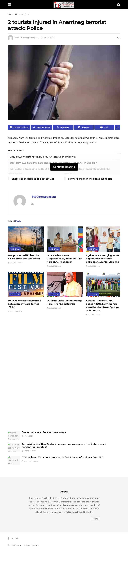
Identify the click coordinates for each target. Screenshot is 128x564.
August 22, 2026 (15, 263)
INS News (18, 545)
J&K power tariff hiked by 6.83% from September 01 (43, 156)
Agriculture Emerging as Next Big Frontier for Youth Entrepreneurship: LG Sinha (104, 258)
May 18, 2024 (48, 37)
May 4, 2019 (28, 436)
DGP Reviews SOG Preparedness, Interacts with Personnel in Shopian (64, 258)
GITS (36, 545)
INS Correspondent (27, 37)
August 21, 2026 (54, 266)
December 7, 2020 (30, 461)
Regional (26, 14)
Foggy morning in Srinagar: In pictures (44, 432)
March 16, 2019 (29, 451)
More (95, 518)
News (17, 14)
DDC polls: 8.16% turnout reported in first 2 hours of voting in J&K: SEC (62, 457)
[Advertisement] (31, 376)
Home (10, 14)
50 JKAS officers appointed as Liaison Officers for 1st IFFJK (24, 304)
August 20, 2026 (54, 308)
